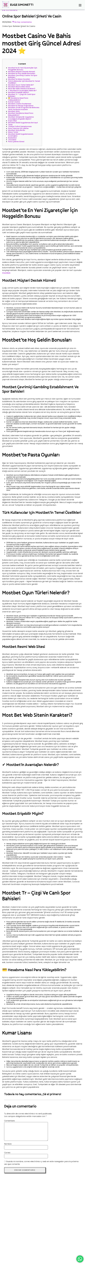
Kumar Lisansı (14, 102)
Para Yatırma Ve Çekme (18, 128)
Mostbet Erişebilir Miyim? (18, 92)
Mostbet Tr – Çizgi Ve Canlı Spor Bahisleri (21, 95)
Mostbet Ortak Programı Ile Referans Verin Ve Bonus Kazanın (23, 108)
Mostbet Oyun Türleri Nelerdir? (21, 85)
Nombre (8, 1144)
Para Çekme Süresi (16, 141)
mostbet (6, 273)
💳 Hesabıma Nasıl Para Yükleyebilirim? (18, 99)
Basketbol (12, 138)
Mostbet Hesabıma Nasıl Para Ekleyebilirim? (20, 114)
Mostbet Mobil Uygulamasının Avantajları (20, 135)
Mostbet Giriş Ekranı (16, 130)
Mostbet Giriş (13, 111)
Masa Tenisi (13, 132)
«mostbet (12, 140)
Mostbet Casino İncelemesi (19, 104)
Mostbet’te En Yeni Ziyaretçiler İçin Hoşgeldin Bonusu (22, 69)
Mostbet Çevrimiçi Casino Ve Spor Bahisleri (22, 76)
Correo (7, 1152)
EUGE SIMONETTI (21, 5)
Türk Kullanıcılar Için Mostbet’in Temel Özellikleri (24, 82)
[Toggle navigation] (80, 5)
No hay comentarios (23, 22)
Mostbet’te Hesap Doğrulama (20, 105)
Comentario (9, 1121)
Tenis (10, 124)
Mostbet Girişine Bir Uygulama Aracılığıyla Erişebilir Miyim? (21, 118)
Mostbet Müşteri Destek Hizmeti (21, 71)
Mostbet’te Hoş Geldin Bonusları (21, 73)
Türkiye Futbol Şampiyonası (20, 126)
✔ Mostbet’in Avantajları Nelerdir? (22, 90)
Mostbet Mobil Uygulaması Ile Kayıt (23, 122)
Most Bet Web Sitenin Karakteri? (21, 88)
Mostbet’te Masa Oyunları (19, 79)
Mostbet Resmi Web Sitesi (19, 87)
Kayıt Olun (12, 121)
